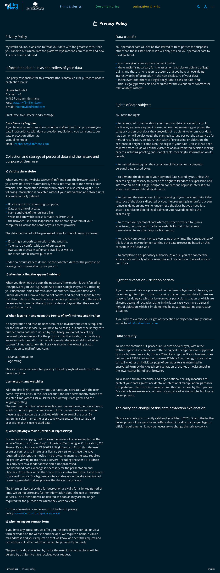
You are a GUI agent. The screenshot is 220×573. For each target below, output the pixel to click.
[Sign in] (205, 6)
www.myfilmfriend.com (27, 103)
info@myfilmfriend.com (30, 107)
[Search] (198, 6)
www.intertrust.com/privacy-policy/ (37, 513)
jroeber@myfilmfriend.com (31, 144)
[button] (212, 6)
